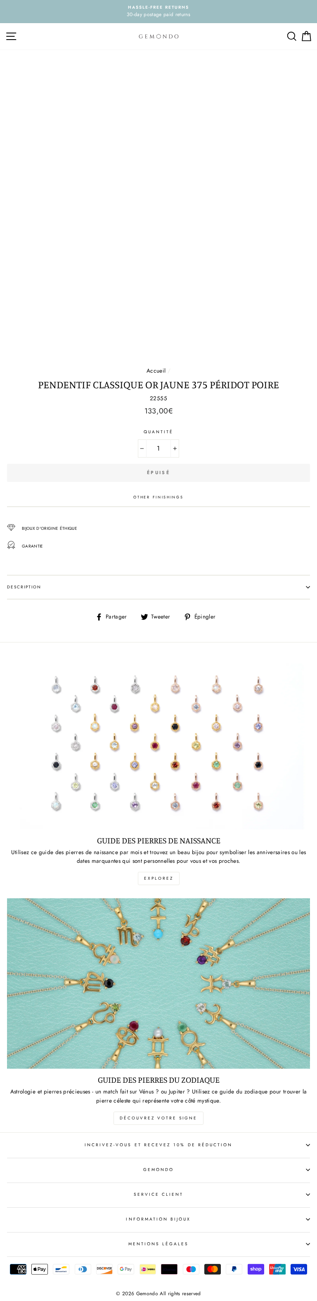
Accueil (156, 370)
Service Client (159, 1194)
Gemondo (158, 1169)
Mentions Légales (158, 1244)
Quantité (158, 432)
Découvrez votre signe (158, 1118)
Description (24, 587)
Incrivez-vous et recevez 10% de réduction (158, 1145)
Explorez (158, 878)
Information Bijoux (158, 1219)
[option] (158, 11)
